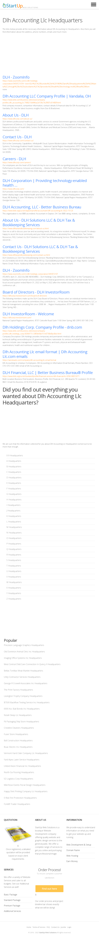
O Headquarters (13, 538)
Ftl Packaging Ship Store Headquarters (21, 721)
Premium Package (12, 905)
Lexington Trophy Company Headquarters (23, 696)
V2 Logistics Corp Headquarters (18, 778)
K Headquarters (13, 516)
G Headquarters (13, 494)
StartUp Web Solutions (47, 932)
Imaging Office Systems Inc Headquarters (23, 658)
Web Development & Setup (78, 844)
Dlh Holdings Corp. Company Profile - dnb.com (42, 327)
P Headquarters (13, 543)
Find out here (49, 888)
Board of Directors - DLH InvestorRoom (36, 292)
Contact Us (55, 927)
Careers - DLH (14, 158)
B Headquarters (13, 466)
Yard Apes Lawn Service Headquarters (21, 759)
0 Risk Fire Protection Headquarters (20, 797)
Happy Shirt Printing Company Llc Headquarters (25, 791)
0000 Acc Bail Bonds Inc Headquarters (22, 708)
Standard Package (12, 900)
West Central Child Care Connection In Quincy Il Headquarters (32, 664)
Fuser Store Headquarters (16, 734)
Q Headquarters (13, 549)
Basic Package (10, 894)
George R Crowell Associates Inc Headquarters (25, 683)
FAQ (48, 927)
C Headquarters (13, 472)
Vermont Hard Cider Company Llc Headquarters (26, 753)
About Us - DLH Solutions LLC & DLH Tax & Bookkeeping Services (39, 222)
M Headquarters (14, 527)
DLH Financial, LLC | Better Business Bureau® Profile (48, 372)
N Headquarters (14, 532)
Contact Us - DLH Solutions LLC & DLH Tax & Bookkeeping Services (40, 249)
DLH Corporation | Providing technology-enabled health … (45, 183)
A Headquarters (13, 461)
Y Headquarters (13, 593)
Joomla (63, 927)
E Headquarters (13, 483)
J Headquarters (13, 510)
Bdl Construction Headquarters (18, 740)
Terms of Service (38, 927)
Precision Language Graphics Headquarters (24, 645)
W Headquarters (14, 582)
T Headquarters (13, 565)
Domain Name (73, 850)
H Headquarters (13, 499)
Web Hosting (72, 855)
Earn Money (72, 861)
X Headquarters (13, 587)
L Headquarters (13, 521)
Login (69, 927)
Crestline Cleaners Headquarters (19, 727)
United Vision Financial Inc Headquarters (22, 766)
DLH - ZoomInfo (16, 77)
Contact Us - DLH (17, 136)
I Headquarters (13, 505)
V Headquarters (13, 576)
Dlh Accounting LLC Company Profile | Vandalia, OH (47, 96)
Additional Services (12, 911)
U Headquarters (13, 571)
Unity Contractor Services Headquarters (22, 677)
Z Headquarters (13, 598)
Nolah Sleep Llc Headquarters (18, 715)
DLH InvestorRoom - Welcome (28, 313)
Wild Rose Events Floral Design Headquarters (24, 785)
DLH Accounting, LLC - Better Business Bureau (42, 207)
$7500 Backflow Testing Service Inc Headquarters (27, 702)
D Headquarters (13, 477)
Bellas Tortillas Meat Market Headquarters (23, 670)
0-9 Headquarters (14, 455)
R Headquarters (13, 554)
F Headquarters (13, 488)
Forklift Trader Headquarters (17, 804)
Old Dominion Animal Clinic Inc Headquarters (24, 651)
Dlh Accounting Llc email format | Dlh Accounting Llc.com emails (45, 354)
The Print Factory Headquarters (18, 689)
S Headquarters (13, 560)
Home (29, 927)
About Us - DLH (16, 115)
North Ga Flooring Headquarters (19, 772)
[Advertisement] (49, 54)
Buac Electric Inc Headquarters (18, 747)
